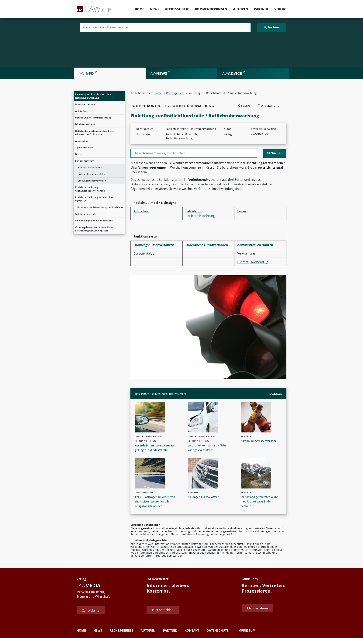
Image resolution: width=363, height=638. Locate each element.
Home (139, 9)
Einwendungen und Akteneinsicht (94, 220)
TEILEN (245, 106)
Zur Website (90, 610)
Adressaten (81, 141)
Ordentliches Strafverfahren (92, 174)
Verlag (280, 9)
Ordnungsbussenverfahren (92, 180)
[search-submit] (271, 27)
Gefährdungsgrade (85, 214)
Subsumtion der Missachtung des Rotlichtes (99, 207)
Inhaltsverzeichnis (85, 104)
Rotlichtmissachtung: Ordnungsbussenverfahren (90, 189)
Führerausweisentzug (252, 262)
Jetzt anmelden (162, 610)
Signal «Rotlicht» (84, 147)
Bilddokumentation (85, 124)
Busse (78, 154)
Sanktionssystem (84, 160)
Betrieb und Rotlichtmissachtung (93, 117)
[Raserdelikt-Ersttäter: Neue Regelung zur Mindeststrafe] (157, 417)
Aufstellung (81, 111)
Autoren (240, 9)
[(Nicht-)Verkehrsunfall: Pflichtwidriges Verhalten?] (210, 417)
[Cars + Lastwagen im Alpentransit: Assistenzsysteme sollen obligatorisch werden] (157, 473)
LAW (275, 394)
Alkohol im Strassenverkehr (258, 441)
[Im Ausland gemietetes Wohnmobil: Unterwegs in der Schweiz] (262, 473)
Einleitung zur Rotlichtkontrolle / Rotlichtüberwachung (93, 96)
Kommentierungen (211, 9)
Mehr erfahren (257, 608)
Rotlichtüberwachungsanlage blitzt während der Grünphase (94, 132)
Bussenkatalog (143, 253)
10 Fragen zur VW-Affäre (203, 497)
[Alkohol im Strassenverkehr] (262, 417)
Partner (261, 9)
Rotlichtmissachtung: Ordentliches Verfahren (94, 199)
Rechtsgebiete (177, 9)
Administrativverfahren (90, 167)
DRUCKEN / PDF (270, 106)
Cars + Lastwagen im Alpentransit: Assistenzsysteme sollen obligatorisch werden (155, 501)
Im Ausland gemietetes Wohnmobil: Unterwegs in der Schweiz (260, 501)
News (154, 9)
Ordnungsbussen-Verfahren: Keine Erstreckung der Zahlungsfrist (94, 229)
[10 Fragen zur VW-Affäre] (210, 473)
